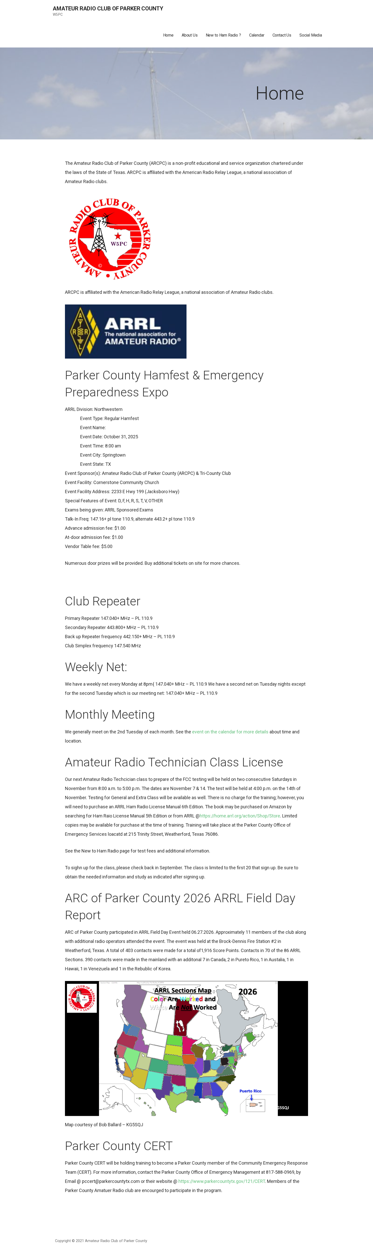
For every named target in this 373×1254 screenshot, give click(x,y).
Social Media (310, 35)
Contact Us (282, 35)
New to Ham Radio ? (223, 35)
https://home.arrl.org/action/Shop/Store (240, 815)
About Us (190, 35)
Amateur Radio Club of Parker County (108, 8)
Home (168, 35)
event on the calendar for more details (230, 731)
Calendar (256, 35)
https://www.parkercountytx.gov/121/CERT (221, 1181)
